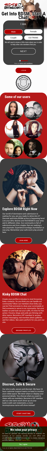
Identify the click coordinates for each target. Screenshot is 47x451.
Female (33, 31)
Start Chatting (24, 413)
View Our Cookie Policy (23, 440)
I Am (23, 24)
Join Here (23, 240)
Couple (13, 38)
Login (23, 70)
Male (13, 32)
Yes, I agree (23, 444)
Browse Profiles (23, 330)
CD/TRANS (33, 38)
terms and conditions (26, 63)
